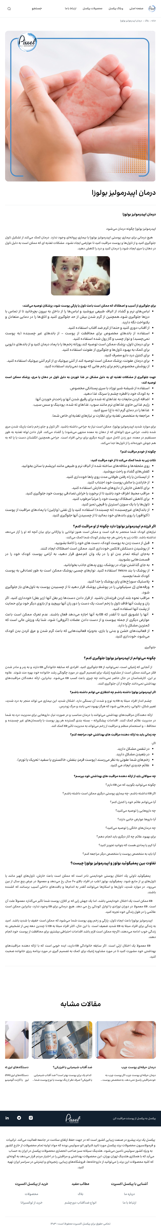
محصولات (31, 1194)
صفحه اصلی (136, 8)
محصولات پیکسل (92, 8)
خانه (153, 21)
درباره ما (129, 1194)
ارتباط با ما (70, 8)
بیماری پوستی (121, 237)
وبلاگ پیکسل (116, 8)
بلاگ (147, 21)
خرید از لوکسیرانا (32, 1202)
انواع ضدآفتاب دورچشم (80, 1202)
